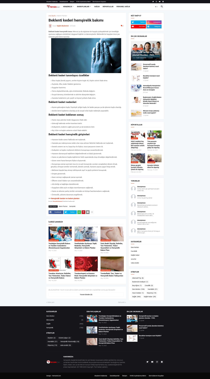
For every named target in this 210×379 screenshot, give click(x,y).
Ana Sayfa (52, 16)
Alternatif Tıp (138, 278)
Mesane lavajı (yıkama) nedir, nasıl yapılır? (151, 112)
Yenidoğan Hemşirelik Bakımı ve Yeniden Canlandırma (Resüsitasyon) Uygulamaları (59, 246)
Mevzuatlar (64, 320)
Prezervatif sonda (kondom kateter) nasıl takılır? (151, 66)
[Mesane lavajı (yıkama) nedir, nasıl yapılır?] (136, 113)
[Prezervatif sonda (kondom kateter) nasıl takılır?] (136, 66)
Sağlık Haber (135, 255)
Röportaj (151, 293)
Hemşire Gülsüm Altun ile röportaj (153, 166)
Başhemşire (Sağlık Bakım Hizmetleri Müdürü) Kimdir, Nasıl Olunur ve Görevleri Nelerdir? (152, 100)
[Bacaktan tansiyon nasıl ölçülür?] (136, 78)
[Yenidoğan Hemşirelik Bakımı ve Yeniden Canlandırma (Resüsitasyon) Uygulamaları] (92, 318)
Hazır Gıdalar (138, 293)
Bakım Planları (62, 16)
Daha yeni (51, 302)
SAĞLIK (97, 6)
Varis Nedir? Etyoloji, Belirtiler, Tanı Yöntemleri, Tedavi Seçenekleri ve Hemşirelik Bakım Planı (112, 247)
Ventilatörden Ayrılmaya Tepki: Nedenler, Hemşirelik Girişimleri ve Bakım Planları (85, 246)
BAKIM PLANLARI (83, 6)
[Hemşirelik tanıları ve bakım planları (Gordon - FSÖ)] (132, 318)
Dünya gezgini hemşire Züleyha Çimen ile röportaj (137, 167)
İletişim (72, 1)
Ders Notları (135, 247)
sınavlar (133, 259)
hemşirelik (72, 206)
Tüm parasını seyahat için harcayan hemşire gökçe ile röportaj (153, 144)
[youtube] (159, 1)
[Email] (88, 212)
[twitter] (153, 1)
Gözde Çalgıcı (64, 338)
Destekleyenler (64, 1)
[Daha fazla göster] (92, 212)
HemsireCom (56, 376)
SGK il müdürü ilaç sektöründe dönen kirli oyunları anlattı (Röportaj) (137, 144)
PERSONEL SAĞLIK (123, 6)
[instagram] (156, 1)
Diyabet (51, 338)
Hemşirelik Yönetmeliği (69, 341)
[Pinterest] (83, 212)
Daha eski (121, 302)
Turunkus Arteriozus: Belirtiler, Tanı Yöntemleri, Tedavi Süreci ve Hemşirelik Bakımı (60, 275)
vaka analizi (135, 263)
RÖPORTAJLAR (108, 6)
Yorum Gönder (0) (86, 294)
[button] (156, 7)
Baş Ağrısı (137, 285)
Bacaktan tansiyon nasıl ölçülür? (151, 77)
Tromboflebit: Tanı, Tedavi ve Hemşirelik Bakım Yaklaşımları (112, 274)
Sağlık (136, 296)
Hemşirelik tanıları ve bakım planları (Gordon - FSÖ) (148, 317)
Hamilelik (134, 251)
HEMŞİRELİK (67, 6)
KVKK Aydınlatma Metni (83, 1)
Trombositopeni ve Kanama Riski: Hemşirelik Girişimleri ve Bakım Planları (85, 275)
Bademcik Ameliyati (140, 282)
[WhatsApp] (79, 212)
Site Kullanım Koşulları (99, 1)
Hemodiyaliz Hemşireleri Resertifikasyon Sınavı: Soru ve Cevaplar (151, 88)
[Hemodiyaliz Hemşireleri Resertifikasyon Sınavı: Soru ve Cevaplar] (136, 88)
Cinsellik (149, 285)
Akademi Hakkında (52, 1)
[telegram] (163, 1)
